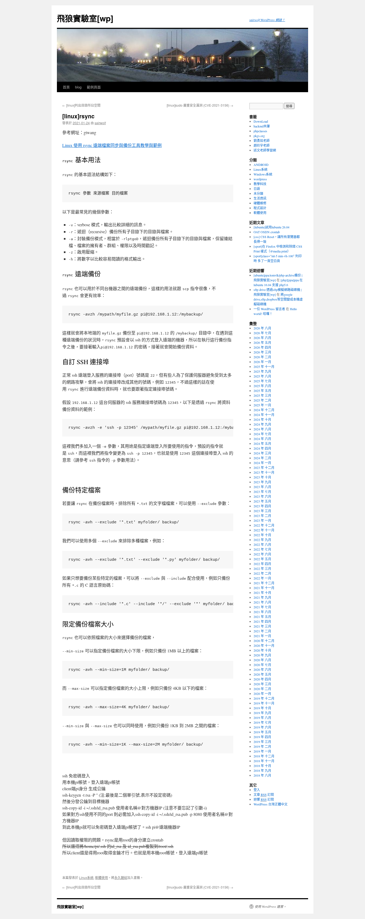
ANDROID (261, 164)
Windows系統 (263, 174)
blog (78, 86)
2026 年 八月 (262, 328)
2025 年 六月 (262, 386)
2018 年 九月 (262, 770)
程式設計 (260, 208)
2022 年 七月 (262, 549)
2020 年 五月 (262, 674)
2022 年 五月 (262, 559)
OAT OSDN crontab (267, 232)
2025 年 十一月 (264, 366)
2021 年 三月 (262, 626)
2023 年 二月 (262, 515)
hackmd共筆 (262, 126)
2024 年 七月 (262, 434)
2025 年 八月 (262, 376)
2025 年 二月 (262, 400)
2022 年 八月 (262, 544)
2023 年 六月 (262, 496)
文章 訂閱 (264, 794)
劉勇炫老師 (262, 140)
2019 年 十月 (262, 708)
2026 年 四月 (262, 347)
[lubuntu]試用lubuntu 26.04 (271, 227)
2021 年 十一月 (264, 588)
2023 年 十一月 (264, 472)
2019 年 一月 (262, 751)
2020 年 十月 (262, 650)
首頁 (66, 86)
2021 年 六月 (262, 612)
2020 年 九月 (262, 655)
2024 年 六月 (262, 439)
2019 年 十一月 (264, 703)
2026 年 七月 (262, 333)
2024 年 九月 (262, 424)
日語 (257, 188)
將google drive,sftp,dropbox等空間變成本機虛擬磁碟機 (278, 299)
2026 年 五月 (262, 342)
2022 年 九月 (262, 540)
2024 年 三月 (262, 453)
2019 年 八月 (262, 717)
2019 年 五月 (262, 732)
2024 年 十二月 (264, 410)
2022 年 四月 (262, 564)
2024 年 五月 (262, 443)
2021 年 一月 (262, 636)
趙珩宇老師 (262, 145)
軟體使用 (101, 877)
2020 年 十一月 (264, 645)
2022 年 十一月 (264, 530)
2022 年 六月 (262, 554)
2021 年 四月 (262, 621)
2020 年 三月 (262, 684)
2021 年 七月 (262, 607)
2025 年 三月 (262, 395)
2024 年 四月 (262, 448)
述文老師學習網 (265, 150)
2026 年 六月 (262, 338)
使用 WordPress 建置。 (270, 906)
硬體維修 (260, 203)
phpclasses (260, 131)
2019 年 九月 (262, 713)
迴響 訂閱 (264, 799)
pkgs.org (259, 136)
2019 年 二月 (262, 746)
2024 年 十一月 (264, 414)
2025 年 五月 (262, 390)
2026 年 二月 (262, 357)
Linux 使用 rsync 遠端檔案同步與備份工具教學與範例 (112, 145)
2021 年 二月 (262, 631)
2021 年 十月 (262, 592)
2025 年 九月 (262, 371)
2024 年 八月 (262, 429)
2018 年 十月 (262, 766)
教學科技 (260, 184)
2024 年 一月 (262, 463)
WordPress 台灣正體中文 (271, 804)
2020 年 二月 (262, 689)
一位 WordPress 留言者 (269, 309)
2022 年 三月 (262, 568)
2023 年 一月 (262, 520)
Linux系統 (86, 877)
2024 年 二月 (262, 458)
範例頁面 (94, 86)
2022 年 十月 (262, 535)
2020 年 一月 (262, 693)
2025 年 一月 (262, 405)
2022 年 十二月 (264, 525)
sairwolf (100, 122)
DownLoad (261, 121)
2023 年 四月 (262, 506)
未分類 (258, 193)
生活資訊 (260, 198)
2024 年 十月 (262, 419)
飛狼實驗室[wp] (85, 18)
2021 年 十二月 (264, 583)
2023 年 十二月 (264, 467)
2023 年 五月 (262, 501)
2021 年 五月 (262, 616)
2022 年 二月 (262, 573)
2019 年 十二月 (264, 698)
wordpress (260, 179)
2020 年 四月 (262, 679)
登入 (257, 790)
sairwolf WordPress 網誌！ (267, 20)
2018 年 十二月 (264, 756)
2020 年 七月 (262, 665)
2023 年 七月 (262, 491)
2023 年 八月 (262, 487)
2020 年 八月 (262, 660)
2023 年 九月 (262, 482)
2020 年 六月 (262, 669)
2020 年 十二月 (264, 640)
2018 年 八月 (262, 775)
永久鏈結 (120, 877)
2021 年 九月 (262, 597)
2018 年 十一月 (264, 761)
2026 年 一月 (262, 362)
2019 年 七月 (262, 722)
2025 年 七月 (262, 381)
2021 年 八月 (262, 602)
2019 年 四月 (262, 737)
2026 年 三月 (262, 352)
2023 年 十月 (262, 477)
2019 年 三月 (262, 741)
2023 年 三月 (262, 511)
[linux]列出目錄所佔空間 (81, 105)
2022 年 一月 (262, 578)
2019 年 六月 (262, 727)
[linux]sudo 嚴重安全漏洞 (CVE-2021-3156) (200, 105)
